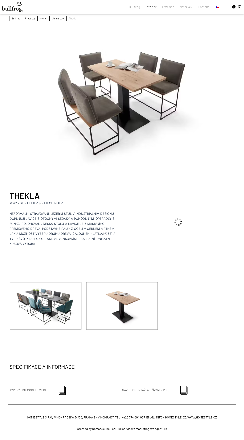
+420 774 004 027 (133, 417)
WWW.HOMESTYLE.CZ (202, 417)
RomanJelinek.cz (103, 428)
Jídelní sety (58, 18)
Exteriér (168, 7)
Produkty (30, 18)
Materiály (186, 7)
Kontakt (203, 7)
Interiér (151, 7)
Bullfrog (134, 7)
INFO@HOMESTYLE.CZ (171, 417)
